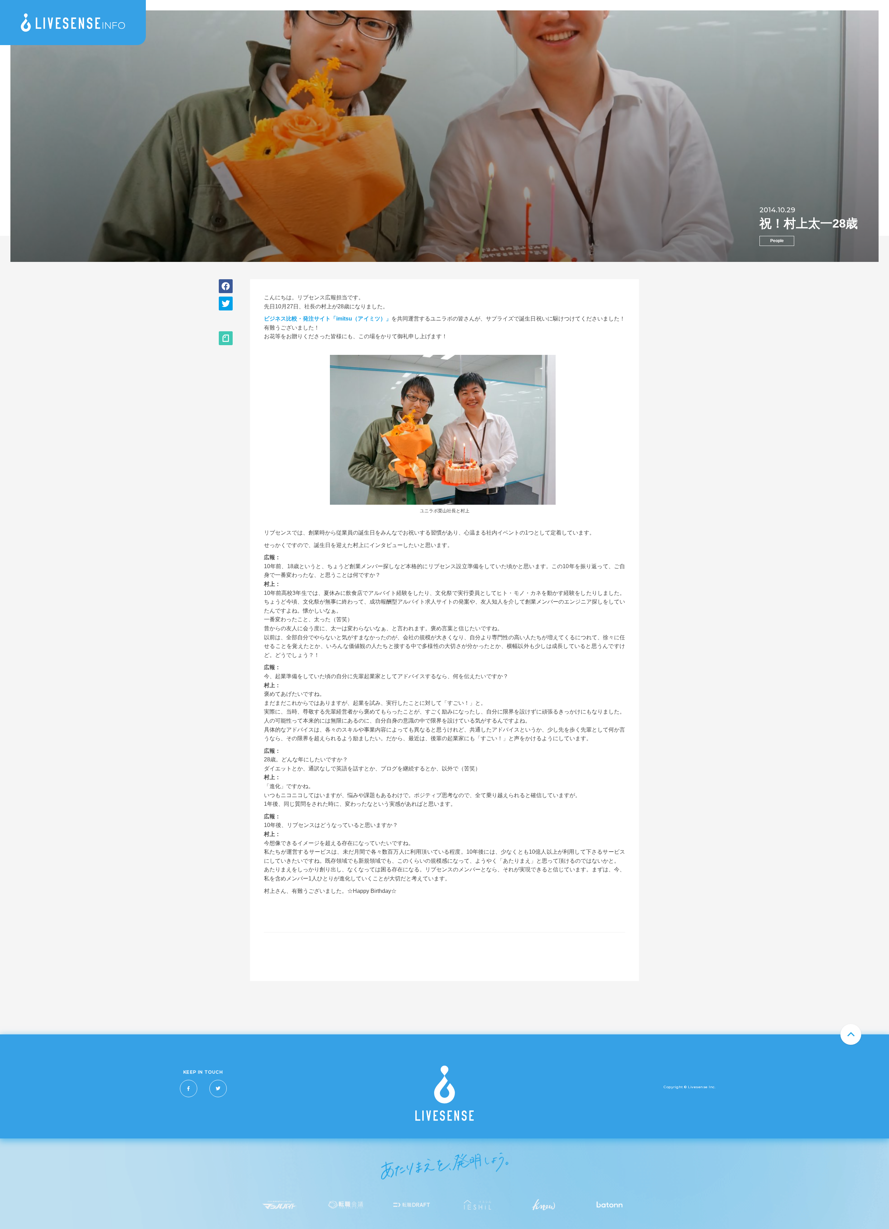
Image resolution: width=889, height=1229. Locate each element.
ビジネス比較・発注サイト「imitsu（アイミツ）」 (327, 319)
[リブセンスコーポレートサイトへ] (444, 1119)
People (777, 240)
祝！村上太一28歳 (808, 223)
